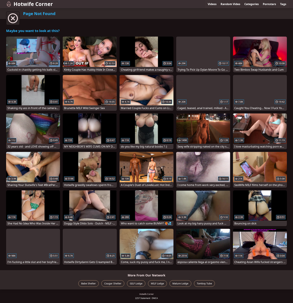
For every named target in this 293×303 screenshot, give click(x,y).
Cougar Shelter (112, 283)
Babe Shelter (88, 283)
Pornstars (269, 4)
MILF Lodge (157, 283)
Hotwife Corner (33, 4)
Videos (212, 4)
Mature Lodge (180, 283)
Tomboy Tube (204, 283)
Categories (251, 4)
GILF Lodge (136, 283)
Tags (283, 4)
